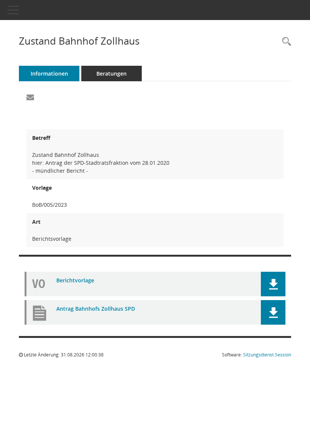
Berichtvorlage (75, 280)
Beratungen (111, 73)
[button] (273, 284)
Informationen (49, 73)
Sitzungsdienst (267, 355)
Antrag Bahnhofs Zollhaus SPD (95, 308)
